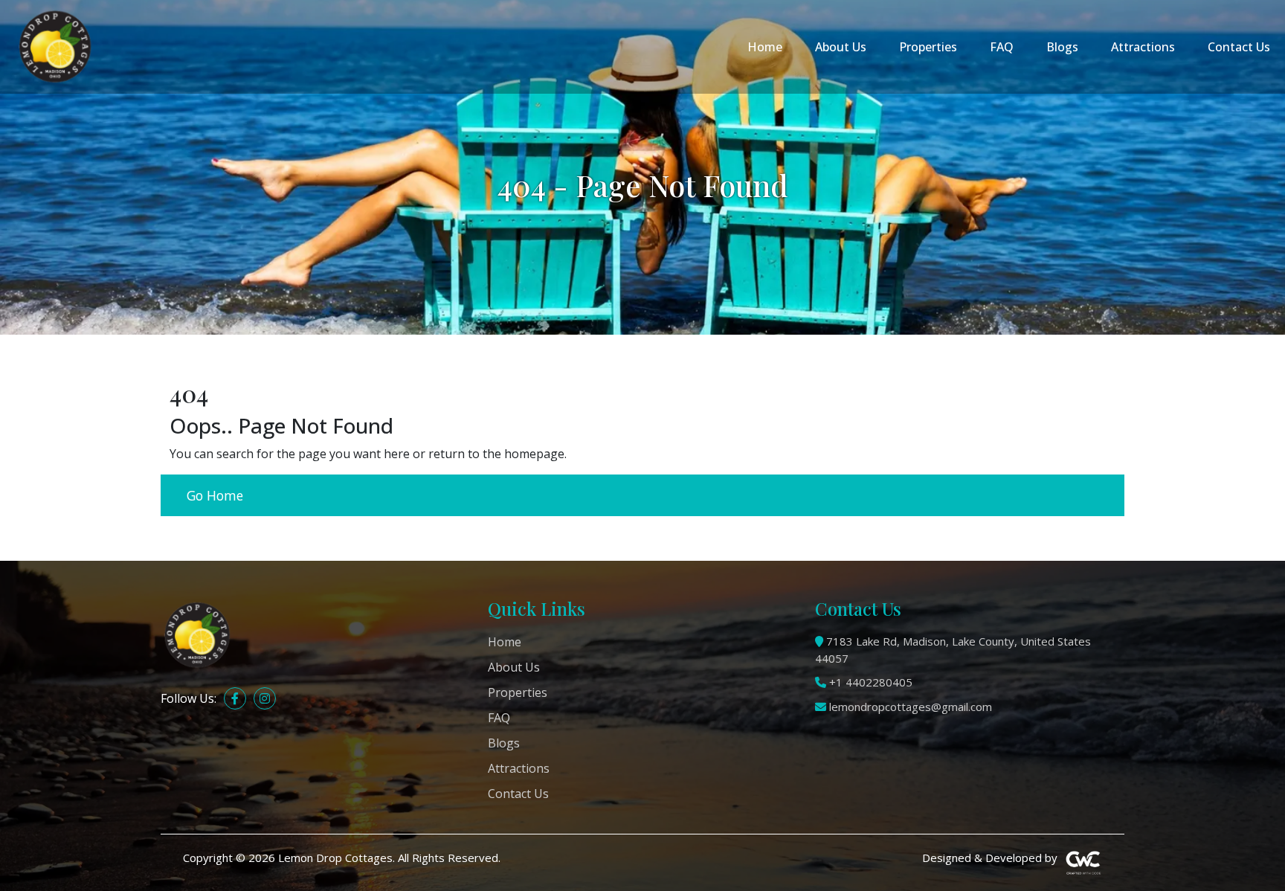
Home (764, 47)
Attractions (1143, 47)
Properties (928, 47)
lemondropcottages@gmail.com (910, 706)
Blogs (1062, 47)
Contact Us (1239, 47)
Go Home (215, 495)
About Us (840, 47)
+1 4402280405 (870, 682)
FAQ (1002, 47)
